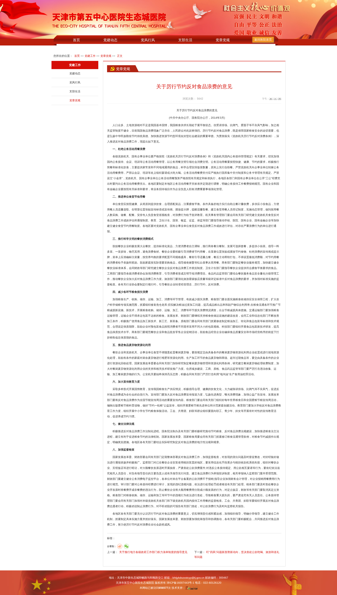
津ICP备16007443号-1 (180, 582)
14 (279, 98)
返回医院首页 (263, 39)
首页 (76, 40)
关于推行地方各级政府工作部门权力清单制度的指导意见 (153, 552)
